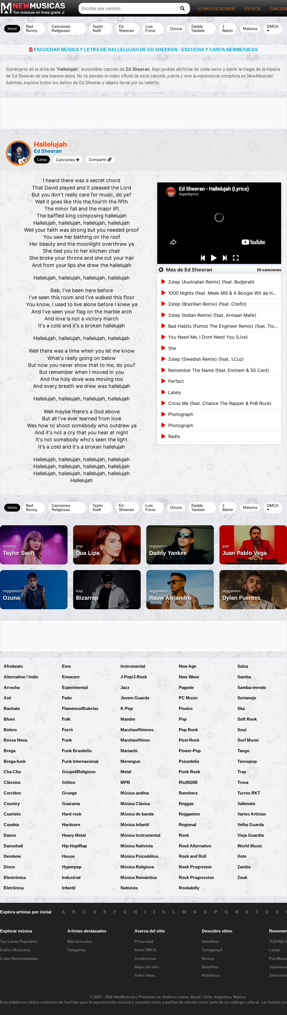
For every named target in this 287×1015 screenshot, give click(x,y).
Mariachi (129, 750)
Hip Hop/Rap (74, 845)
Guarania (71, 803)
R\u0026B (188, 782)
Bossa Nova (15, 740)
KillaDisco (210, 975)
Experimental (75, 687)
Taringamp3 (212, 950)
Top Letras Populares (18, 941)
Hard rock (71, 814)
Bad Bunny (31, 28)
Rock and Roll (192, 856)
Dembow (12, 856)
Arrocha (12, 687)
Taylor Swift (97, 28)
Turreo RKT (248, 793)
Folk (66, 719)
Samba (244, 676)
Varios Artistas (251, 814)
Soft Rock (247, 719)
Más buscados (79, 941)
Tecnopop (247, 761)
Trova (242, 782)
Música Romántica (139, 877)
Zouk (242, 877)
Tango (243, 750)
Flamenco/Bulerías (80, 708)
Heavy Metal (74, 835)
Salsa (242, 666)
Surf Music (248, 740)
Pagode (186, 687)
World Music (249, 845)
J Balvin (227, 28)
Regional (187, 824)
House (68, 856)
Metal (126, 771)
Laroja (274, 950)
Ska (241, 708)
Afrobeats (13, 666)
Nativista (129, 887)
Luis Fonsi (150, 28)
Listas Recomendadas (19, 959)
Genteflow (210, 941)
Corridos (12, 793)
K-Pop (127, 708)
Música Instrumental (140, 835)
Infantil (68, 887)
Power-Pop (190, 750)
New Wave (189, 676)
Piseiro (186, 708)
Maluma (250, 28)
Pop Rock (188, 729)
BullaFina (210, 967)
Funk (67, 740)
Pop (183, 719)
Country (12, 803)
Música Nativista (137, 845)
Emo (66, 666)
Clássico (12, 782)
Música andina (135, 793)
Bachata (12, 708)
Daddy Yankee (198, 28)
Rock (184, 835)
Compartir (98, 159)
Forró (67, 729)
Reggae (186, 803)
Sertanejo (246, 697)
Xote (241, 856)
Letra (42, 159)
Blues (9, 719)
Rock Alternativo (195, 845)
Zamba (244, 866)
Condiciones (145, 959)
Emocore (71, 676)
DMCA (272, 26)
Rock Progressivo (196, 877)
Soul (241, 729)
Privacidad (144, 941)
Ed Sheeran (126, 28)
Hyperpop (71, 866)
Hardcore (71, 824)
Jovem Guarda (135, 697)
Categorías (76, 950)
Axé (7, 697)
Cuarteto (12, 814)
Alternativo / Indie (21, 676)
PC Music (188, 697)
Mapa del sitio (147, 967)
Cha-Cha (12, 771)
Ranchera (188, 793)
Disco (9, 866)
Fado (67, 697)
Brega (9, 750)
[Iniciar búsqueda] (182, 8)
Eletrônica (14, 887)
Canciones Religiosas (61, 28)
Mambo (128, 719)
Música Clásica (135, 803)
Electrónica (15, 877)
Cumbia (11, 824)
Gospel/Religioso (79, 771)
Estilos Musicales (15, 950)
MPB (125, 782)
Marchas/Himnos (137, 729)
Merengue (130, 761)
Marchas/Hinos (135, 740)
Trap (241, 771)
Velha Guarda (250, 824)
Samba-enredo (251, 687)
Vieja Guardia (250, 835)
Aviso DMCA (145, 950)
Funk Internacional (80, 761)
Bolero (10, 729)
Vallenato (246, 803)
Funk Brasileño (77, 750)
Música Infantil (135, 824)
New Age (187, 666)
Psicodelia (189, 761)
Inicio (12, 28)
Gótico (68, 782)
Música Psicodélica (139, 856)
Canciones (66, 159)
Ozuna (176, 28)
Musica (208, 959)
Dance (10, 835)
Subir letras (145, 975)
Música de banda (137, 814)
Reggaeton (189, 814)
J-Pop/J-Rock (134, 676)
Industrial (71, 877)
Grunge (69, 793)
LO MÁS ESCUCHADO (216, 9)
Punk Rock (189, 771)
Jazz (125, 687)
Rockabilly (189, 887)
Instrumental (133, 666)
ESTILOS (252, 9)
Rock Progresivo (195, 866)
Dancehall (13, 845)
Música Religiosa (137, 866)
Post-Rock (189, 740)
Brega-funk (15, 761)
